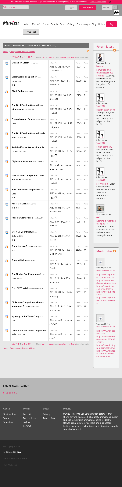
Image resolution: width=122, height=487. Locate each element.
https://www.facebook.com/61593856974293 (105, 339)
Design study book (105, 109)
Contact (7, 418)
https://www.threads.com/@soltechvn (106, 281)
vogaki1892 (100, 106)
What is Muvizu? (32, 24)
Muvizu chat (104, 251)
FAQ (54, 45)
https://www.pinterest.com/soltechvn (105, 276)
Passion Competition (22, 218)
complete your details (67, 57)
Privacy (46, 414)
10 (29, 57)
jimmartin (54, 84)
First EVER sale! (20, 288)
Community (82, 24)
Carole (31, 91)
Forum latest (105, 46)
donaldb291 (101, 180)
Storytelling (102, 183)
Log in (71, 7)
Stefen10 (54, 99)
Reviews (27, 425)
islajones (99, 66)
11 (32, 57)
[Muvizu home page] (11, 22)
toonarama (40, 161)
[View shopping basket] (116, 12)
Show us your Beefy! (22, 232)
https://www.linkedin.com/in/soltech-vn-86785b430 (105, 353)
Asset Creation (19, 204)
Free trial (31, 31)
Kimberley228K (20, 151)
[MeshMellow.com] (12, 452)
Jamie (35, 63)
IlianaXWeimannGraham (105, 271)
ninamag (54, 296)
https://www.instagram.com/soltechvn (105, 346)
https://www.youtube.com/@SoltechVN (105, 300)
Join (88, 7)
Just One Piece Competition (26, 189)
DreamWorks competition (25, 77)
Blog (94, 24)
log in (44, 57)
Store (62, 24)
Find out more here (98, 2)
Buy (112, 24)
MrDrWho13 (56, 70)
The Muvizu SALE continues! (27, 274)
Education (8, 422)
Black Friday (18, 91)
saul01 (98, 217)
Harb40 (31, 109)
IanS (53, 338)
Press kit (27, 414)
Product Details (50, 24)
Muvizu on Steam (21, 63)
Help (100, 24)
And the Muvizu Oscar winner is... (29, 147)
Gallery (70, 24)
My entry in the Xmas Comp (26, 316)
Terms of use (49, 418)
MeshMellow (9, 414)
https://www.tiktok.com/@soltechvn (105, 287)
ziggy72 (53, 155)
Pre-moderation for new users (27, 119)
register (51, 57)
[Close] (110, 2)
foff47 (14, 320)
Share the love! (20, 246)
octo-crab (54, 282)
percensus (55, 310)
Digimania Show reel (22, 161)
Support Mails (19, 260)
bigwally (55, 127)
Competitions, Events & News (22, 52)
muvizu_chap (16, 81)
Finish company (104, 146)
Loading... (11, 392)
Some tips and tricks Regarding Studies (104, 72)
